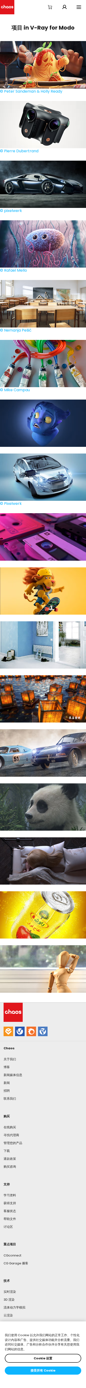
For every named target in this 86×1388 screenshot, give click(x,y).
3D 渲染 (9, 1299)
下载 (7, 1151)
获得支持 (10, 1203)
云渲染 (8, 1315)
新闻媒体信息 (13, 1075)
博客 (7, 1067)
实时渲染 (10, 1291)
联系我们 (10, 1098)
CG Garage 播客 (16, 1263)
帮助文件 (10, 1219)
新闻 (7, 1083)
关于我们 (10, 1059)
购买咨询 (10, 1166)
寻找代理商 (11, 1135)
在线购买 (10, 1127)
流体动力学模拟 (14, 1307)
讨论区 (8, 1226)
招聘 (7, 1090)
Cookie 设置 (43, 1358)
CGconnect (12, 1255)
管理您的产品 (13, 1143)
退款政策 (10, 1158)
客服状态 (10, 1211)
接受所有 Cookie (43, 1370)
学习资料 (10, 1195)
